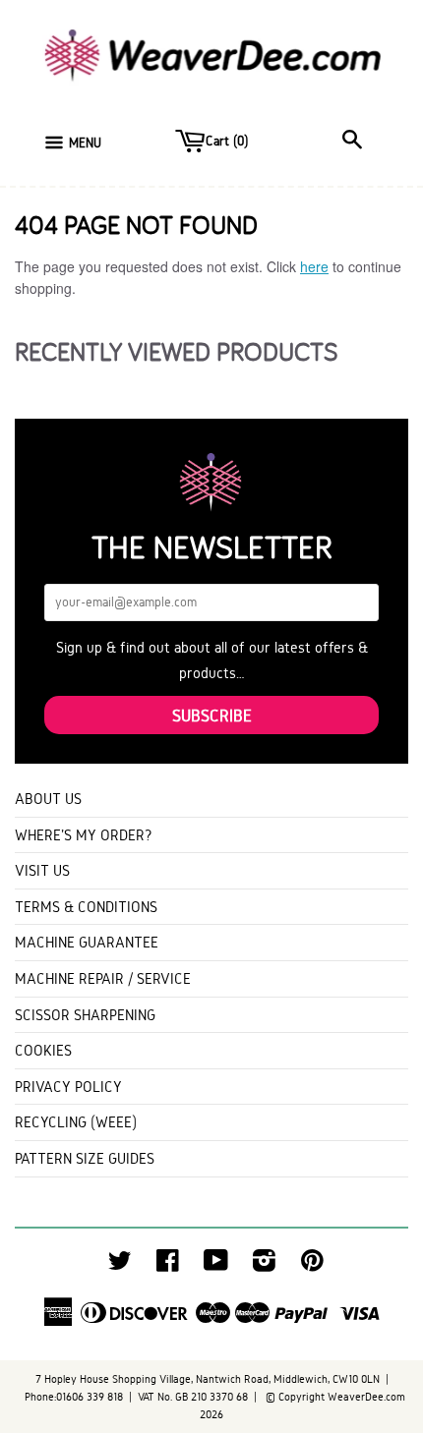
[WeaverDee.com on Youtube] (216, 1265)
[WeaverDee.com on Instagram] (264, 1265)
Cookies (43, 1050)
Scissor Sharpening (85, 1014)
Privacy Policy (68, 1086)
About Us (48, 798)
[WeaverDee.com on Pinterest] (312, 1265)
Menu (85, 143)
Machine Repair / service (103, 978)
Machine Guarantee (86, 942)
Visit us (42, 870)
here (314, 266)
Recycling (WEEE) (76, 1122)
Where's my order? (83, 835)
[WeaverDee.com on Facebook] (167, 1265)
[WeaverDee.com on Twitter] (120, 1265)
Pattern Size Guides (84, 1158)
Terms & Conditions (86, 906)
